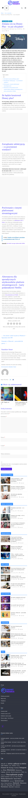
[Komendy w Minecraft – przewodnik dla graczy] (5, 612)
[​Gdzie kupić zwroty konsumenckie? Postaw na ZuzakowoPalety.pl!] (5, 641)
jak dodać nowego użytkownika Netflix (16, 243)
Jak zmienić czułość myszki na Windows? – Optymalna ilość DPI (14, 336)
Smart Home (17, 778)
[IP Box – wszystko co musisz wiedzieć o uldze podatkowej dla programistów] (5, 553)
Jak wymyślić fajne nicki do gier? (18, 605)
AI (6, 763)
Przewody (20, 776)
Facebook (16, 767)
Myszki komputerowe (16, 772)
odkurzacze (3, 774)
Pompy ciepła (12, 776)
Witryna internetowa (5, 453)
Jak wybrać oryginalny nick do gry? (18, 597)
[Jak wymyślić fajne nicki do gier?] (5, 604)
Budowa (6, 765)
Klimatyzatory (19, 770)
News (11, 21)
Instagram (22, 767)
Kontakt (2, 703)
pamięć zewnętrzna (5, 776)
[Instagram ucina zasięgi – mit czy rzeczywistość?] (5, 514)
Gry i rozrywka (5, 21)
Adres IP (3, 763)
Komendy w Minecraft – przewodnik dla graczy (12, 342)
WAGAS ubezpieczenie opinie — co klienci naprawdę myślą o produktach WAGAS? (18, 635)
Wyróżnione (4, 787)
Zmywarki (11, 787)
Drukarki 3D (4, 767)
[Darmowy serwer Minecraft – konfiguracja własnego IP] (5, 545)
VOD (8, 30)
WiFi (14, 785)
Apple (2, 765)
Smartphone (5, 781)
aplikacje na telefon (19, 764)
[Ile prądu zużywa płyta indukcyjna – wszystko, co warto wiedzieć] (5, 583)
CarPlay (10, 765)
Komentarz (4, 416)
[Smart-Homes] (3, 8)
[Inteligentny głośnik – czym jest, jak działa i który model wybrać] (5, 654)
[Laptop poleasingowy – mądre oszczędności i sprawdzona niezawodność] (5, 478)
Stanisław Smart (14, 28)
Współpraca (3, 700)
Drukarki (18, 765)
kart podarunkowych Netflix (11, 295)
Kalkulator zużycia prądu (6, 715)
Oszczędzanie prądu (14, 774)
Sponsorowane (19, 781)
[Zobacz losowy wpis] (25, 8)
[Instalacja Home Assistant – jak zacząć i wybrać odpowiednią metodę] (5, 662)
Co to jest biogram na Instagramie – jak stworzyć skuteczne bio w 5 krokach (18, 524)
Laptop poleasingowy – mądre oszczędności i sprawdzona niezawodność (17, 480)
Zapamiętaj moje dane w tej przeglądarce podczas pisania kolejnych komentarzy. (14, 464)
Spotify (2, 783)
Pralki (16, 776)
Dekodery (14, 765)
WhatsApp (9, 785)
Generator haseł (4, 711)
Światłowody (17, 786)
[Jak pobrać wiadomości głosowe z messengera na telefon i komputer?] (5, 486)
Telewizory (23, 783)
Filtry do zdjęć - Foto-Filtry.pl (7, 718)
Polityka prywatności (5, 696)
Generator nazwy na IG (5, 713)
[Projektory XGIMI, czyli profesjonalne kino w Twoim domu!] (5, 575)
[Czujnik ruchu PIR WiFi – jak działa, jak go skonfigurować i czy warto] (5, 670)
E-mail (3, 445)
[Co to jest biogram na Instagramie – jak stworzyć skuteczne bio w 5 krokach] (5, 522)
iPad (1, 770)
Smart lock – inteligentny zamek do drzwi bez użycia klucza (13, 753)
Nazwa (3, 437)
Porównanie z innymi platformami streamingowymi (11, 85)
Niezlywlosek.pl (4, 720)
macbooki (8, 772)
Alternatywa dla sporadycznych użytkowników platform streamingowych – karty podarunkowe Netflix (13, 89)
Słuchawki (16, 783)
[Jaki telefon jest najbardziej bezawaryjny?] (5, 493)
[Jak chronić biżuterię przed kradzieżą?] (5, 625)
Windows (18, 785)
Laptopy (3, 772)
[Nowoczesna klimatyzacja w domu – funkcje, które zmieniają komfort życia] (5, 567)
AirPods (10, 763)
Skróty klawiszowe (7, 778)
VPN (5, 785)
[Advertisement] (14, 127)
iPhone (5, 770)
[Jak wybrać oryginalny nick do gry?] (5, 596)
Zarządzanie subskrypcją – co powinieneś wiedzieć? (13, 81)
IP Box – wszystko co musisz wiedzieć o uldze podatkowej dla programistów (17, 555)
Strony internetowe (8, 783)
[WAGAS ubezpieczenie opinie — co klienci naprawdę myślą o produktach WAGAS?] (5, 633)
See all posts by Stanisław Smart (8, 366)
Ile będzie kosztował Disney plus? (11, 78)
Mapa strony (3, 698)
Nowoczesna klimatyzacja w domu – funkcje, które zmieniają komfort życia (18, 570)
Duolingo (11, 767)
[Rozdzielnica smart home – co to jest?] (5, 507)
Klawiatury (11, 770)
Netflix (22, 772)
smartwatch (12, 781)
